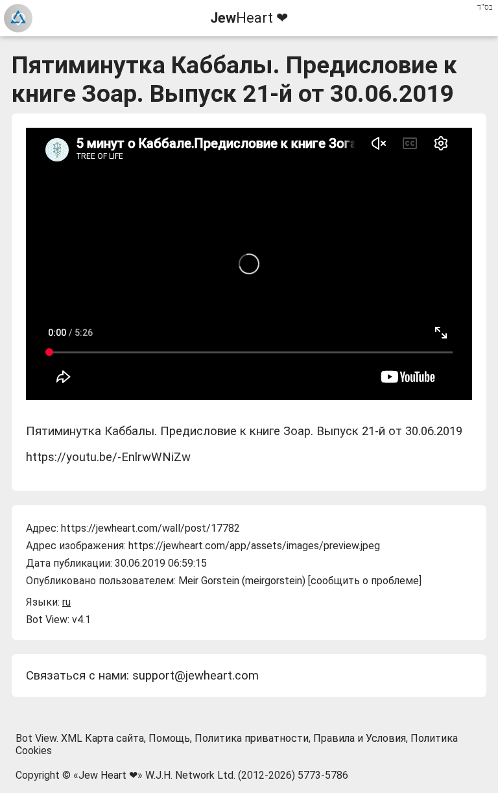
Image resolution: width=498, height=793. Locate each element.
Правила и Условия (359, 738)
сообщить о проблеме (365, 580)
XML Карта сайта (102, 738)
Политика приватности (252, 738)
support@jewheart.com (195, 676)
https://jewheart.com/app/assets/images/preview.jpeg (254, 545)
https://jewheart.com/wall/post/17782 (150, 528)
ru (66, 602)
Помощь (169, 738)
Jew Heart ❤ (107, 775)
